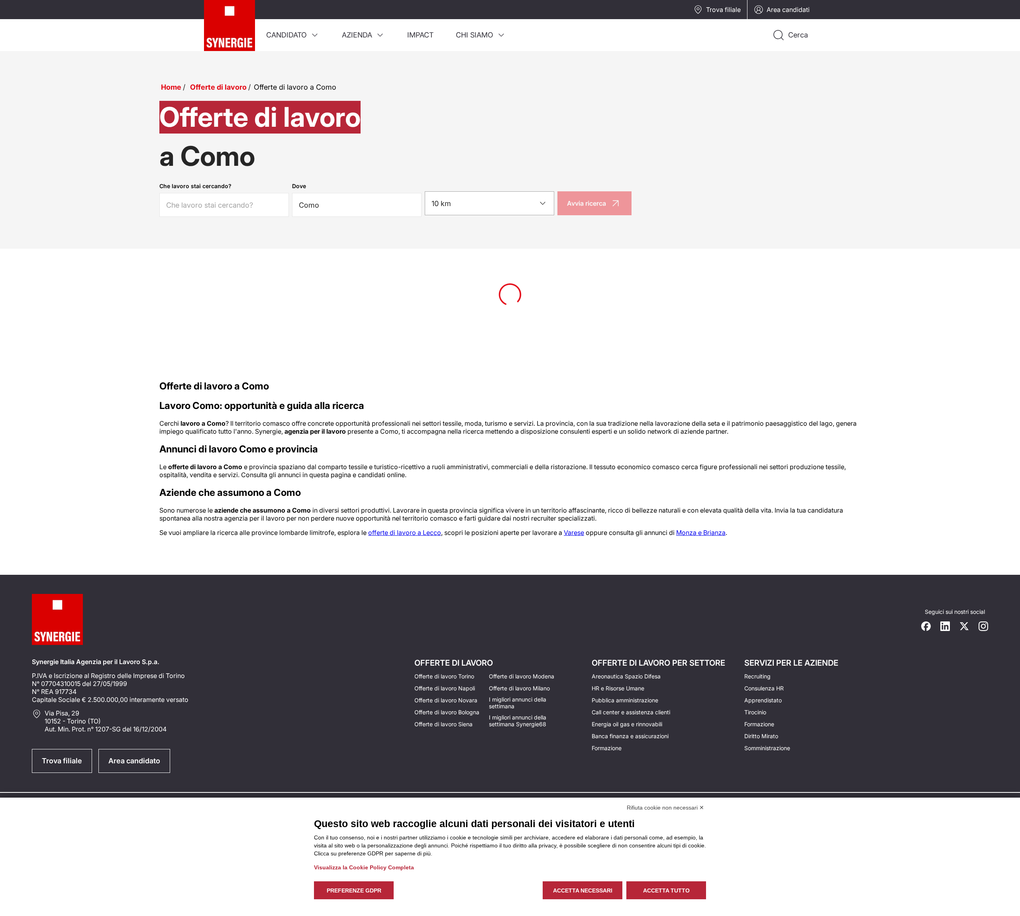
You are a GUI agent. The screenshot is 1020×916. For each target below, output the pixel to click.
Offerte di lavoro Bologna (446, 712)
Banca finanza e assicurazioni (630, 736)
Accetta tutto (666, 890)
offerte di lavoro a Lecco (404, 533)
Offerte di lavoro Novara (445, 700)
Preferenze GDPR (354, 890)
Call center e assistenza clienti (631, 712)
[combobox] (489, 203)
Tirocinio (755, 712)
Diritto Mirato (761, 736)
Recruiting (757, 676)
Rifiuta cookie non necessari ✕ (665, 807)
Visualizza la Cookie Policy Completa (364, 867)
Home (171, 87)
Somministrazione (767, 748)
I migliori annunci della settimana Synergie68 (517, 720)
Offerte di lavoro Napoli (444, 688)
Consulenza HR (764, 688)
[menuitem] (293, 35)
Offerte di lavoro (218, 87)
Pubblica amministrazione (625, 700)
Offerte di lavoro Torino (444, 676)
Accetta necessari (582, 890)
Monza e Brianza (701, 533)
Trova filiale (723, 10)
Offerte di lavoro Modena (521, 676)
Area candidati (788, 10)
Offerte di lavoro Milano (519, 688)
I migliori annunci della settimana (517, 703)
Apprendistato (763, 700)
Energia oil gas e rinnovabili (627, 724)
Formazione (607, 748)
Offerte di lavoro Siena (443, 724)
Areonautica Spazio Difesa (626, 676)
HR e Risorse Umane (618, 688)
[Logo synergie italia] (229, 25)
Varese (574, 533)
